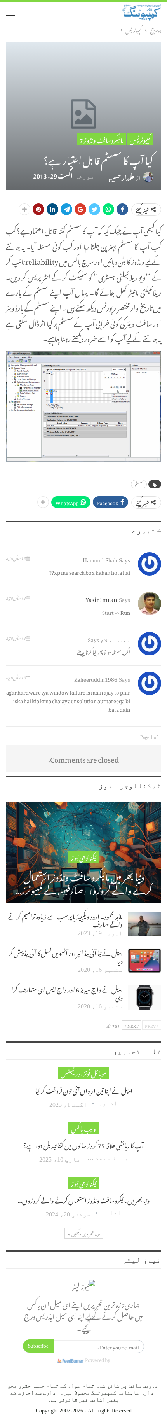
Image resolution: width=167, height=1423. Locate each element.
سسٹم (139, 484)
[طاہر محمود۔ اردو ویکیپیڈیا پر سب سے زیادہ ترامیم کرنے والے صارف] (144, 924)
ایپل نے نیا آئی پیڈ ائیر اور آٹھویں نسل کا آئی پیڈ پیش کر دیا (66, 956)
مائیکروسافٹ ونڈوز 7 (101, 139)
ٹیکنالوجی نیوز (83, 857)
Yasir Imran (101, 598)
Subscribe (38, 1346)
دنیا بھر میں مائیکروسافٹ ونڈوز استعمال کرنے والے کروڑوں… (84, 1199)
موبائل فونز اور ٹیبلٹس (83, 1073)
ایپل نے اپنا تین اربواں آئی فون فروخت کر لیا (83, 1089)
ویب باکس (83, 1128)
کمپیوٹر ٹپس (140, 139)
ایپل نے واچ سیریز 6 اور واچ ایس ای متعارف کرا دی (67, 992)
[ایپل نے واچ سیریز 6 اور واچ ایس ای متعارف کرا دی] (144, 997)
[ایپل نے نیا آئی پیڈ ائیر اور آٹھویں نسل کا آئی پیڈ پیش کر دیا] (144, 960)
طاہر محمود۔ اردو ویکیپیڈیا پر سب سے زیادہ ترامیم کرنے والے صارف (65, 919)
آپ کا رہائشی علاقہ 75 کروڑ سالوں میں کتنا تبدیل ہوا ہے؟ (83, 1144)
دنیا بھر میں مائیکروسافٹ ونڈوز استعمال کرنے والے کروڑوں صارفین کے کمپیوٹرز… (83, 882)
